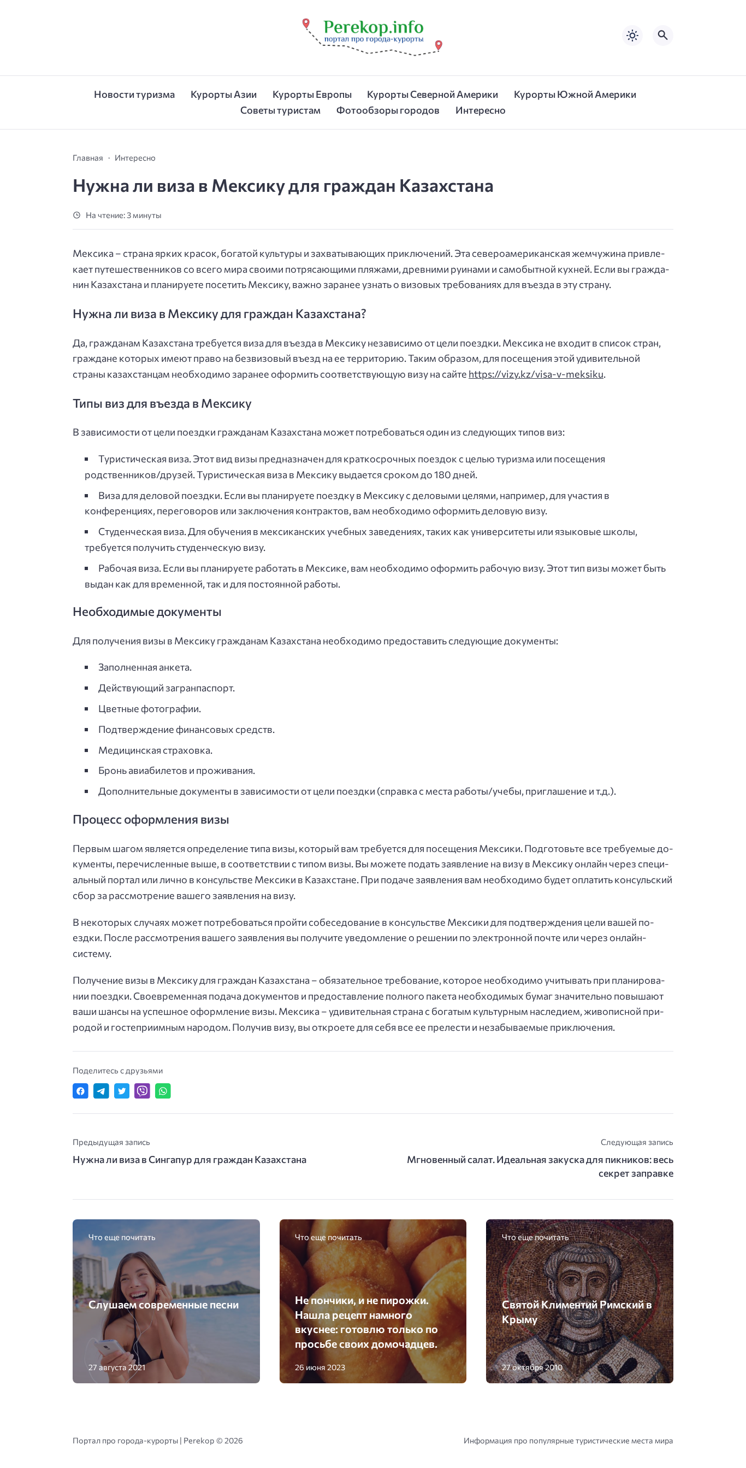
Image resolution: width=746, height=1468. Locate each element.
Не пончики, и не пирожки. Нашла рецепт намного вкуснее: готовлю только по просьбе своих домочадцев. (366, 1321)
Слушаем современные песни (163, 1304)
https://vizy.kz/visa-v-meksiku (536, 374)
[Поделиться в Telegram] (101, 1091)
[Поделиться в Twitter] (122, 1091)
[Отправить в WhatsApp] (163, 1091)
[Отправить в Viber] (142, 1091)
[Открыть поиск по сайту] (663, 35)
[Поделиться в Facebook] (80, 1091)
